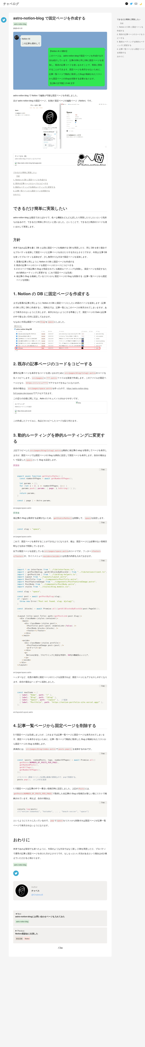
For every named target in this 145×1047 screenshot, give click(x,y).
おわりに (17, 194)
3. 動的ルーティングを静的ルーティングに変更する (34, 187)
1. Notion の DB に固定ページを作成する (30, 179)
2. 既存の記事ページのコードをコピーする (30, 183)
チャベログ (11, 3)
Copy (103, 469)
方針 (18, 176)
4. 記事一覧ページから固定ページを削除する (31, 190)
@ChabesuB (37, 894)
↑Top (60, 947)
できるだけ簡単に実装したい (25, 172)
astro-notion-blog (20, 24)
